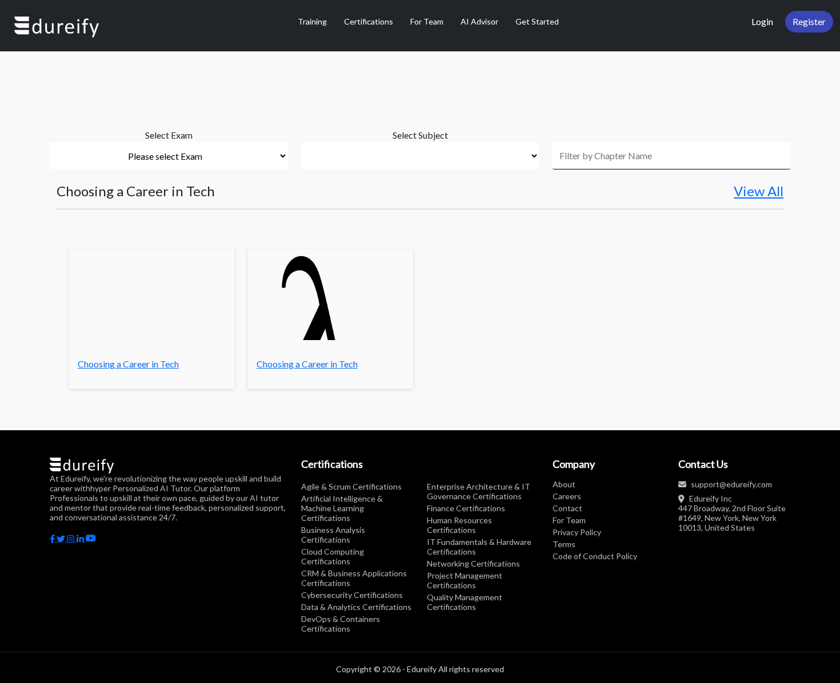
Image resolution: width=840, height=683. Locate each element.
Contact (567, 508)
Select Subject (420, 135)
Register (809, 21)
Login (762, 21)
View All (758, 191)
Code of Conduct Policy (595, 556)
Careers (567, 496)
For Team (426, 21)
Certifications (368, 21)
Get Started (537, 21)
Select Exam (169, 135)
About (564, 484)
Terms (564, 544)
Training (312, 21)
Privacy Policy (577, 532)
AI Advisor (479, 21)
